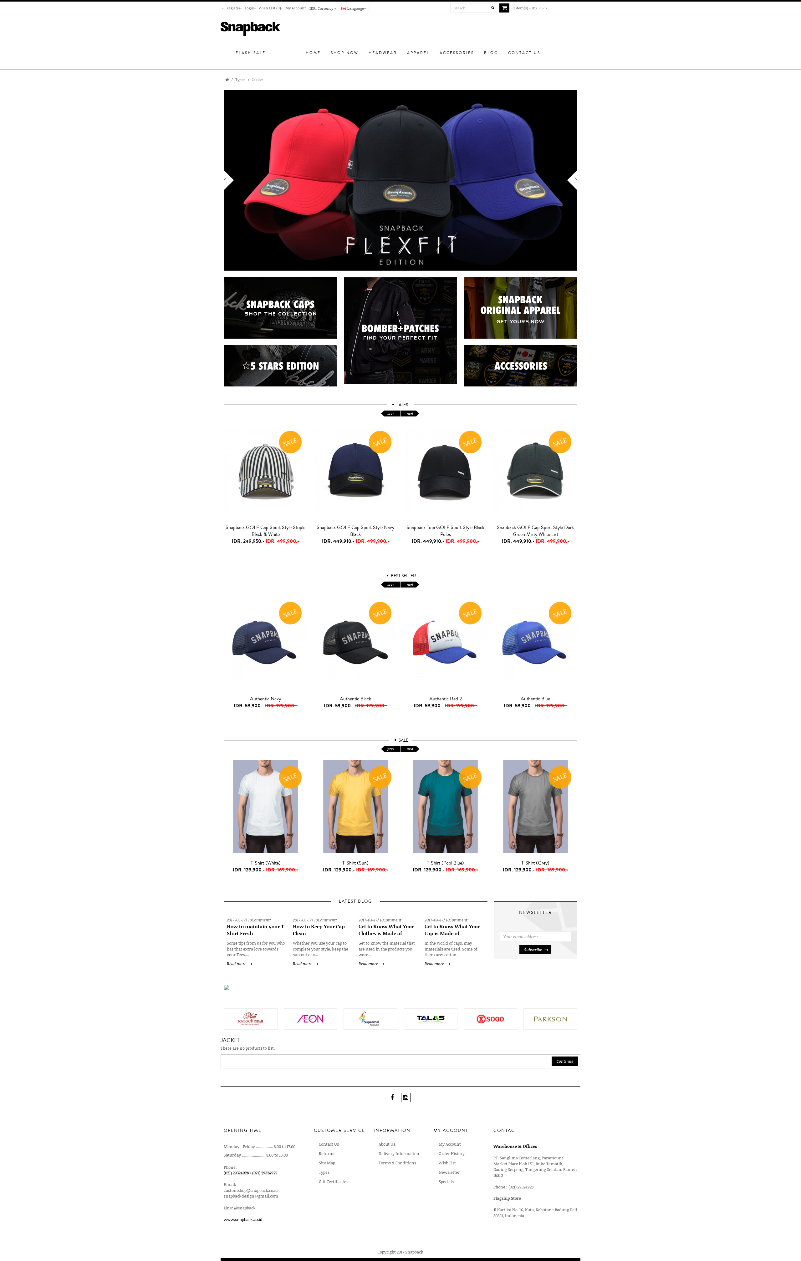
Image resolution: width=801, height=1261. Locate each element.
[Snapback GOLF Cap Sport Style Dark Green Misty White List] (536, 471)
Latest (403, 405)
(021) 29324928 (236, 1173)
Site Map (327, 1163)
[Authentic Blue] (536, 642)
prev (390, 413)
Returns (326, 1153)
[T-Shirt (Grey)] (536, 806)
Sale (403, 740)
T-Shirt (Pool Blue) (445, 863)
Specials (446, 1181)
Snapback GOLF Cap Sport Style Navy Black (355, 531)
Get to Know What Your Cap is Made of (452, 930)
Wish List (447, 1163)
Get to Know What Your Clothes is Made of (386, 930)
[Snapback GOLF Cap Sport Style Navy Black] (356, 471)
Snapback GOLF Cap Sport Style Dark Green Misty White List (535, 531)
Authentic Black (355, 698)
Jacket (257, 79)
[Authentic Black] (356, 642)
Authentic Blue (535, 698)
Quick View (267, 555)
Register (233, 7)
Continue (565, 1061)
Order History (452, 1153)
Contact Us (329, 1144)
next (410, 413)
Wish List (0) (270, 7)
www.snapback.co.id (243, 1219)
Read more (236, 963)
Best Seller (403, 576)
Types (240, 79)
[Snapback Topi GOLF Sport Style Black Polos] (445, 471)
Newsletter (449, 1172)
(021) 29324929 (265, 1173)
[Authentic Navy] (266, 642)
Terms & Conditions (397, 1163)
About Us (387, 1144)
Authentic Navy (265, 698)
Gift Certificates (333, 1181)
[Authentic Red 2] (445, 642)
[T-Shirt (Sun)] (356, 806)
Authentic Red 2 (445, 698)
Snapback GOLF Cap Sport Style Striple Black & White (265, 531)
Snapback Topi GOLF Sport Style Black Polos (445, 531)
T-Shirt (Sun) (355, 863)
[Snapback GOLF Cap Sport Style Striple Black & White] (266, 471)
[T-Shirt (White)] (266, 806)
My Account (295, 7)
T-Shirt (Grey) (535, 863)
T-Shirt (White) (266, 863)
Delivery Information (399, 1153)
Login (249, 7)
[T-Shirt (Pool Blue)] (445, 806)
